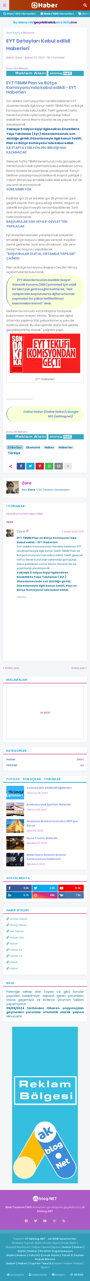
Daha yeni (12, 668)
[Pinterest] (40, 466)
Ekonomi (28, 33)
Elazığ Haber (18, 925)
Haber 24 (15, 950)
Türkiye (14, 453)
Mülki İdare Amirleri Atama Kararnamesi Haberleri (46, 857)
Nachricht (24, 1247)
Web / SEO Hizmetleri (21, 14)
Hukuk (13, 962)
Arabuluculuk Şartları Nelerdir (49, 804)
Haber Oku (16, 937)
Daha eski (78, 668)
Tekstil (33, 1255)
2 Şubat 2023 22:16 (73, 531)
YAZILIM (45, 765)
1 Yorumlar (58, 57)
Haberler (66, 447)
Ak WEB (45, 713)
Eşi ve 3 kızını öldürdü (42, 838)
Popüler (13, 779)
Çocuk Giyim (50, 1255)
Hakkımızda (39, 1275)
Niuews (10, 1247)
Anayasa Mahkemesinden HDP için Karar (52, 823)
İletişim (60, 1275)
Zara (26, 483)
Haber (49, 447)
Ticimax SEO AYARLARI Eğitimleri (49, 788)
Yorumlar (52, 779)
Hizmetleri (58, 14)
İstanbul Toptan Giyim (27, 1243)
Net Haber (16, 931)
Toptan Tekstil (40, 1263)
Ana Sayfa (13, 33)
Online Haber (18, 919)
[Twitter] (30, 466)
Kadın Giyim (52, 1243)
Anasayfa (17, 1275)
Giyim (21, 1251)
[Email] (58, 466)
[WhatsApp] (49, 466)
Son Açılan (32, 779)
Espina (55, 1247)
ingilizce (43, 1231)
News (46, 1247)
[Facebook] (21, 466)
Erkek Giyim (69, 1243)
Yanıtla (21, 597)
